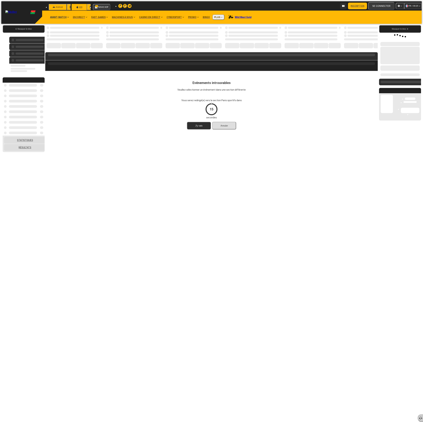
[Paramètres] (400, 6)
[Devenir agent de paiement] (343, 6)
